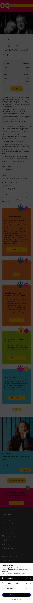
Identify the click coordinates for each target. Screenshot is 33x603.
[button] (17, 578)
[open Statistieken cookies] (30, 588)
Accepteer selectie (16, 600)
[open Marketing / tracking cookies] (30, 583)
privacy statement (22, 573)
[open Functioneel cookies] (30, 578)
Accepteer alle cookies (16, 595)
